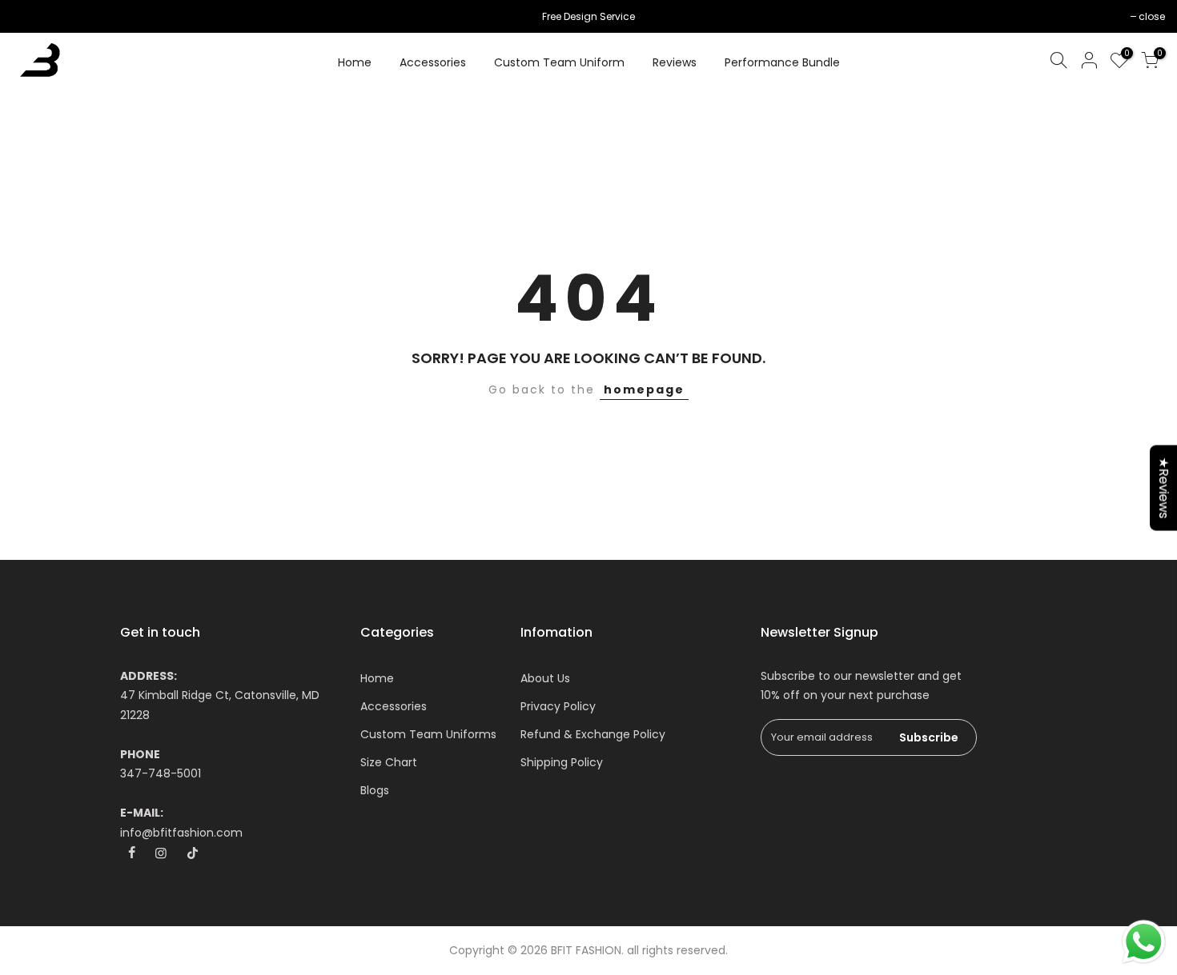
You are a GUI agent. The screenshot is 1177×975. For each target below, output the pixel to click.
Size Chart (388, 762)
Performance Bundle (782, 62)
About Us (545, 678)
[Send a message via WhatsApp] (1144, 942)
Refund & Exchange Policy (592, 734)
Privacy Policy (558, 706)
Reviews (675, 62)
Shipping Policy (561, 762)
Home (355, 62)
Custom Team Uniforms (428, 734)
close (33, 16)
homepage (644, 390)
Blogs (374, 790)
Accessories (433, 62)
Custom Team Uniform (559, 62)
